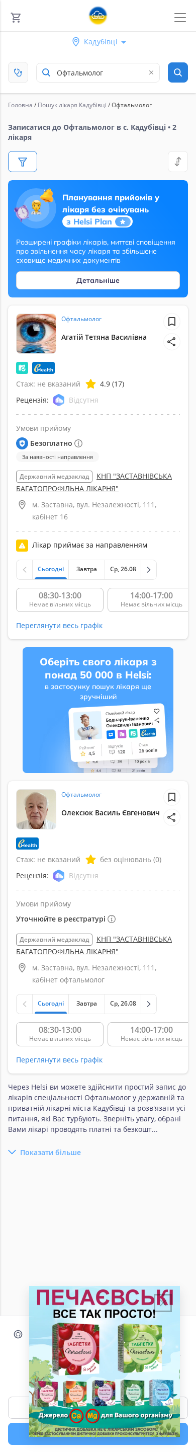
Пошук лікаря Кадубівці (72, 105)
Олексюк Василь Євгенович (110, 812)
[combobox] (98, 73)
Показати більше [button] (50, 1152)
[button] (172, 342)
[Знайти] (178, 72)
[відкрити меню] (180, 18)
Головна (20, 105)
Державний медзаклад (54, 476)
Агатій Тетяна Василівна (104, 337)
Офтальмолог (81, 319)
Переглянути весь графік (59, 625)
